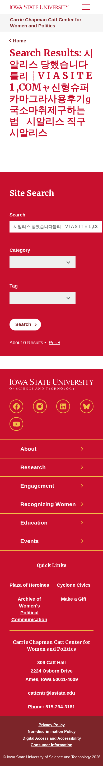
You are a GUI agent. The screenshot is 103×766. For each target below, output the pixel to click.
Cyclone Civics (74, 585)
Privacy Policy (52, 725)
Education (34, 523)
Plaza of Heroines (29, 585)
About (28, 449)
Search (17, 215)
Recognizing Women (48, 504)
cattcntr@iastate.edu (51, 693)
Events (29, 541)
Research (33, 467)
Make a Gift (73, 599)
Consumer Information (51, 745)
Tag (14, 286)
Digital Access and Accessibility (51, 738)
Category (20, 250)
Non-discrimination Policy (52, 731)
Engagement (37, 486)
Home (19, 40)
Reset (54, 342)
